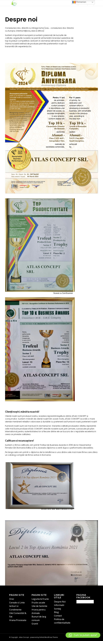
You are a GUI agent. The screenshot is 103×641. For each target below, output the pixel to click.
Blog (56, 612)
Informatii (59, 605)
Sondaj (57, 608)
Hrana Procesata (17, 620)
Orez (11, 599)
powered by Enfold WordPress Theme (44, 637)
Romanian (81, 2)
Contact (58, 615)
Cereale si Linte (17, 602)
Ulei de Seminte (39, 606)
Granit (35, 623)
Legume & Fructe (40, 599)
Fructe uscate (38, 602)
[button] (83, 635)
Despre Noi (60, 601)
